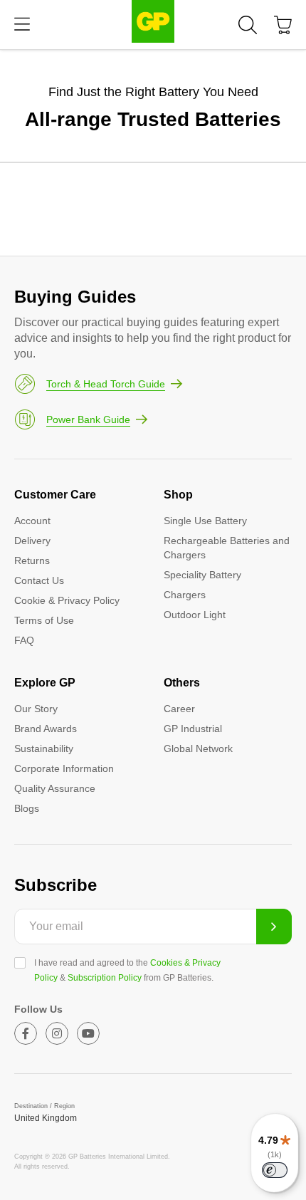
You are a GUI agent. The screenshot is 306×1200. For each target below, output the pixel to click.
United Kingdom (45, 1118)
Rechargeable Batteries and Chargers (227, 547)
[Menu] (22, 24)
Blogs (26, 808)
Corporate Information (64, 768)
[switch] (274, 1170)
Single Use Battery (205, 520)
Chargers (185, 594)
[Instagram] (57, 1033)
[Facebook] (25, 1033)
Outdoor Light (195, 614)
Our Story (36, 708)
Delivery (32, 540)
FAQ (24, 640)
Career (179, 708)
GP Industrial (193, 728)
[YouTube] (88, 1033)
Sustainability (43, 748)
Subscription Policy (105, 978)
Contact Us (39, 580)
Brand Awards (45, 728)
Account (32, 520)
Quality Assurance (54, 788)
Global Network (198, 748)
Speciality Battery (202, 574)
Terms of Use (44, 620)
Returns (32, 560)
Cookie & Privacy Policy (67, 600)
